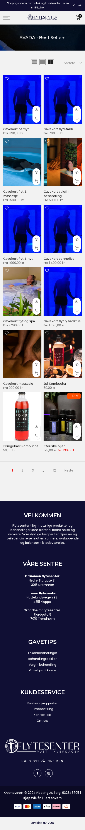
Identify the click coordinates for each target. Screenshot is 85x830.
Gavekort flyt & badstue (62, 321)
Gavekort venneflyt (59, 259)
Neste (69, 470)
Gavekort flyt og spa (19, 321)
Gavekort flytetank (58, 129)
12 (54, 470)
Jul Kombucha (55, 384)
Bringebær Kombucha (20, 446)
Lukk (78, 5)
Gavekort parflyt (16, 129)
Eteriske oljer (54, 446)
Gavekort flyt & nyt (18, 259)
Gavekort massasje (18, 384)
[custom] (37, 773)
